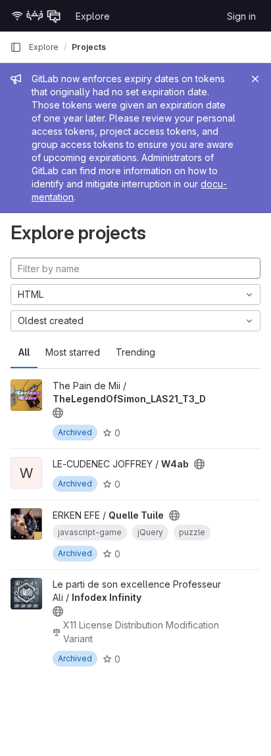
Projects (89, 47)
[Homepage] (36, 15)
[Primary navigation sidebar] (15, 47)
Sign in (241, 16)
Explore (93, 16)
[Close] (255, 79)
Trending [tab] (135, 352)
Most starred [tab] (72, 352)
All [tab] (24, 352)
